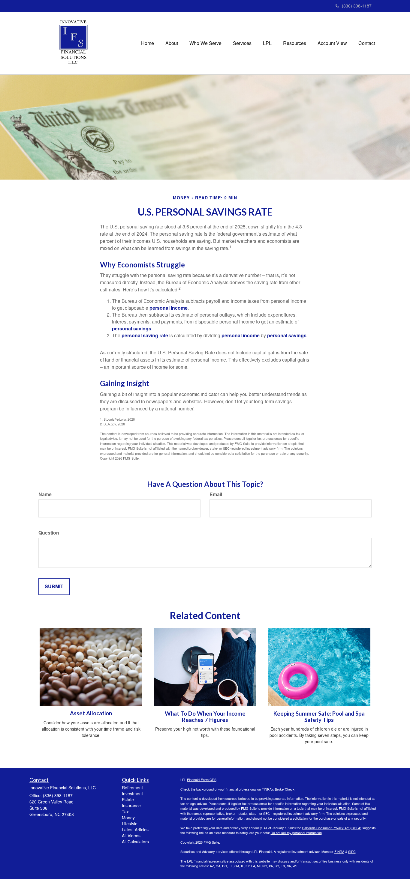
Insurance (131, 806)
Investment (132, 794)
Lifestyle (129, 824)
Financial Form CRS (201, 779)
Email (216, 494)
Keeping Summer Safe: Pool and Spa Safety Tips (319, 716)
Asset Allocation (91, 713)
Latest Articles (135, 830)
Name (45, 494)
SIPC (352, 851)
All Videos (131, 836)
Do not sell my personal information (296, 832)
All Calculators (135, 842)
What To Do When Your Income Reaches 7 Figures (205, 716)
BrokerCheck (284, 789)
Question (48, 532)
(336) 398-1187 (357, 6)
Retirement (132, 788)
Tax (125, 812)
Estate (128, 800)
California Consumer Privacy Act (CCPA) (331, 827)
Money (128, 818)
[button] (172, 43)
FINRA (339, 851)
